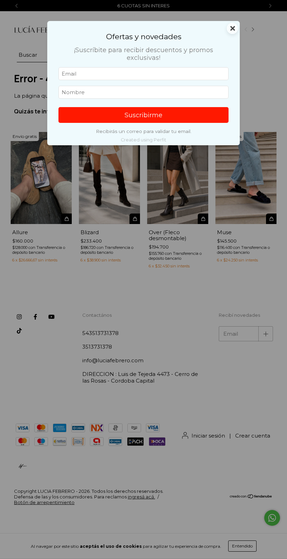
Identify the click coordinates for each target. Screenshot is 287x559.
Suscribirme (143, 115)
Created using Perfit (143, 139)
